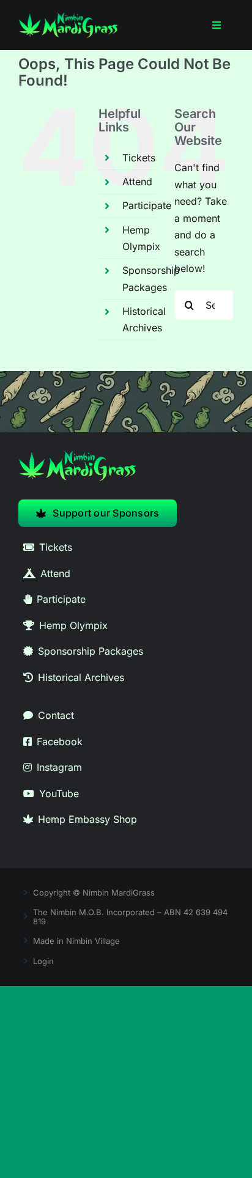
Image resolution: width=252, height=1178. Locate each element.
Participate (146, 205)
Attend (137, 181)
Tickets (138, 158)
